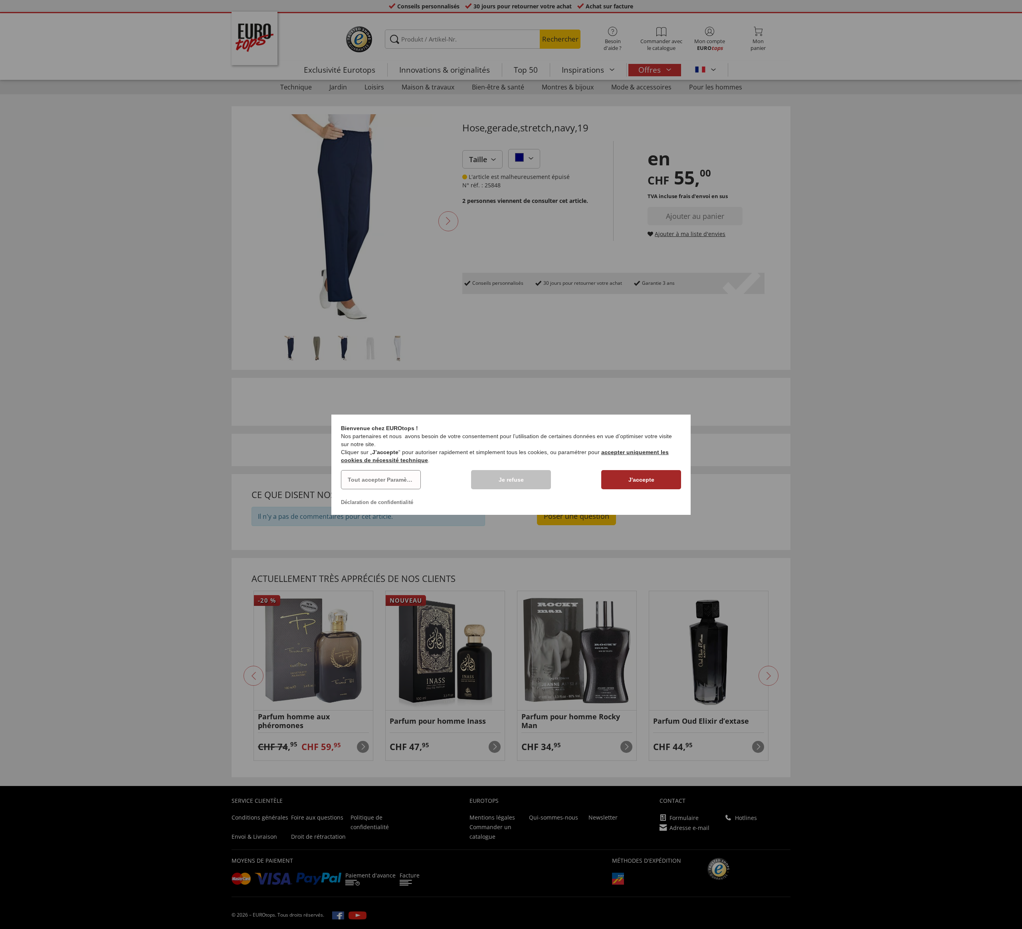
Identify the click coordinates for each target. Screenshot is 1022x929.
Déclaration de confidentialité (377, 502)
